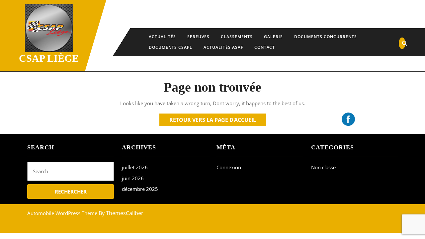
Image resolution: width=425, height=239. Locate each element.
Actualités (162, 37)
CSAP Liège (49, 58)
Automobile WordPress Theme (62, 213)
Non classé (323, 167)
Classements (237, 37)
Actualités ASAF (223, 47)
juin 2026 (133, 178)
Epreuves (198, 37)
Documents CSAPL (170, 47)
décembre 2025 (140, 189)
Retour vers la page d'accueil (217, 121)
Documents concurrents (325, 37)
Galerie (273, 37)
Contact (264, 47)
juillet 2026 (135, 167)
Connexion (228, 167)
